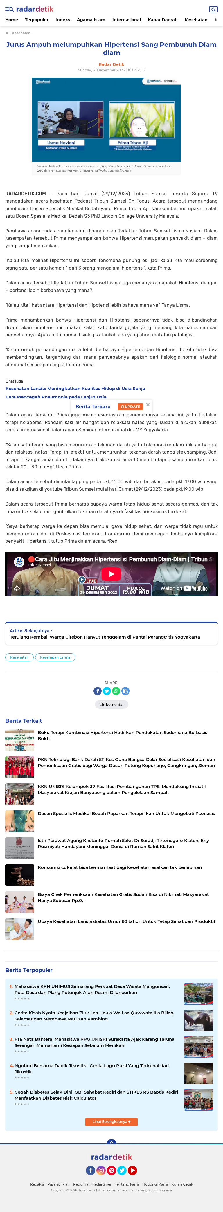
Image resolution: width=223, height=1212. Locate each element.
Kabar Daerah (163, 19)
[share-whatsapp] (116, 691)
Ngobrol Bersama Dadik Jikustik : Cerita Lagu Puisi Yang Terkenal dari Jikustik (92, 1068)
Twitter (124, 1177)
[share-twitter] (107, 691)
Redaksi (37, 1184)
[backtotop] (111, 1144)
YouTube (136, 1177)
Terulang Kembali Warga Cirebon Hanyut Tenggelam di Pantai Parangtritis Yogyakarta (105, 637)
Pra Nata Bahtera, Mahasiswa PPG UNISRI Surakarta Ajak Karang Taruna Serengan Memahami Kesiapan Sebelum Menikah (95, 1042)
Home (11, 19)
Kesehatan (196, 19)
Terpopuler (36, 19)
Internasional (126, 19)
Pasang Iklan (58, 1184)
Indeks (62, 19)
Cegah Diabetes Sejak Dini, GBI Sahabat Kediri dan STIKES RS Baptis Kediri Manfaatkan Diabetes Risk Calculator (96, 1095)
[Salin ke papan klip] (125, 691)
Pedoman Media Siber (92, 1184)
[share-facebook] (97, 691)
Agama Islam (91, 19)
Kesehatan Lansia (55, 657)
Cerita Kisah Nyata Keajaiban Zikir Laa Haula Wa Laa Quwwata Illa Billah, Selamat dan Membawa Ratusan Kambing (95, 1016)
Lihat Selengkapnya (110, 1121)
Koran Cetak (182, 1184)
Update (132, 407)
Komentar (114, 704)
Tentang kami (127, 1184)
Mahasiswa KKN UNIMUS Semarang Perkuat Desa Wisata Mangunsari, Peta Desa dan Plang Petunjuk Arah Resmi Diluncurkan (92, 989)
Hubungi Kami (155, 1184)
